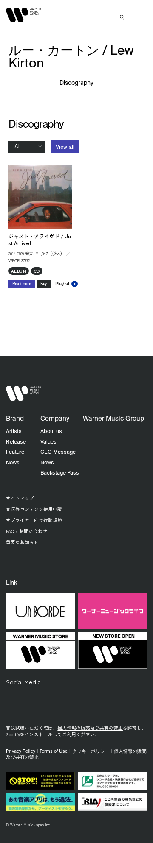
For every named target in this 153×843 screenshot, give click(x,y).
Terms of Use (54, 751)
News (13, 463)
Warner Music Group (113, 419)
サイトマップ (20, 498)
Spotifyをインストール (29, 734)
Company (54, 419)
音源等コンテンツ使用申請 (34, 509)
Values (48, 442)
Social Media (23, 681)
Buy (43, 283)
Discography (77, 83)
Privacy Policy (20, 751)
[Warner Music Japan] (23, 393)
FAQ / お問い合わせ (26, 531)
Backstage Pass (59, 473)
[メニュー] (141, 17)
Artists (14, 431)
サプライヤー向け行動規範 (34, 520)
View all (65, 146)
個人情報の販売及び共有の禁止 (90, 728)
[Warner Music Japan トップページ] (23, 15)
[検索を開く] (122, 17)
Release (16, 442)
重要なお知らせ (22, 542)
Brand (15, 419)
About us (51, 431)
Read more (21, 283)
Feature (15, 452)
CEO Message (58, 452)
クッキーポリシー (91, 751)
